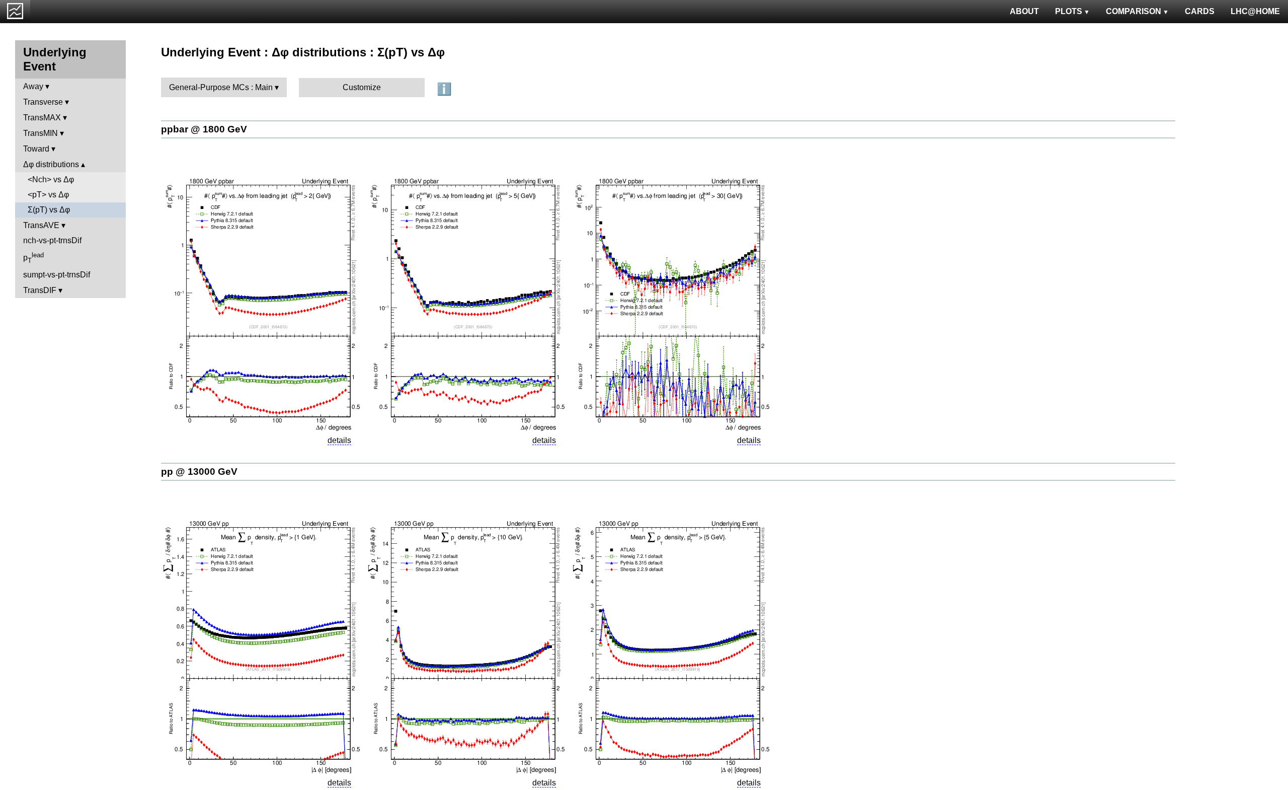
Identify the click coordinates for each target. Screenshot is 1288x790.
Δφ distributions (51, 164)
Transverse (43, 102)
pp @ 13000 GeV (199, 471)
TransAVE (41, 225)
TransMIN (40, 133)
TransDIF (39, 290)
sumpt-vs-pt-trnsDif (56, 274)
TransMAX (42, 117)
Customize (362, 87)
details (339, 440)
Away (33, 86)
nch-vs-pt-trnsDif (52, 240)
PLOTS (1068, 11)
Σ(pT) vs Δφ (49, 209)
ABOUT (1024, 11)
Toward (36, 149)
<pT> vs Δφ (48, 194)
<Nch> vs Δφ (51, 179)
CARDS (1200, 11)
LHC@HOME (1255, 11)
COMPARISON (1133, 11)
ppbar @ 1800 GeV (204, 129)
